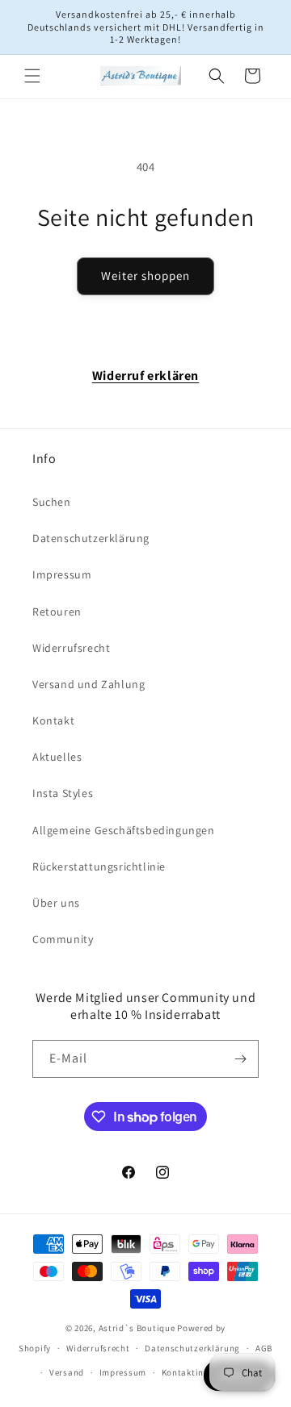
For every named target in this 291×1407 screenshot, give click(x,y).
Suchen (51, 502)
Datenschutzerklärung (91, 538)
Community (62, 939)
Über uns (56, 903)
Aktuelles (57, 756)
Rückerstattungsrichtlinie (99, 866)
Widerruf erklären (145, 375)
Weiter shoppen (145, 275)
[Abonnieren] (240, 1059)
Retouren (57, 611)
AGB (263, 1348)
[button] (32, 76)
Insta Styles (62, 793)
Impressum (61, 574)
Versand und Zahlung (88, 684)
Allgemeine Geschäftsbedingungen (123, 830)
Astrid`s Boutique (137, 1328)
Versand (66, 1372)
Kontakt (53, 720)
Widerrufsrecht (71, 648)
